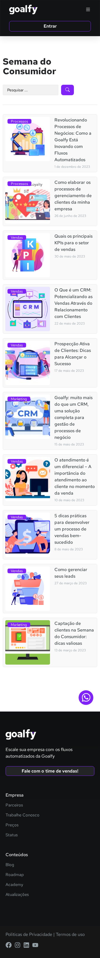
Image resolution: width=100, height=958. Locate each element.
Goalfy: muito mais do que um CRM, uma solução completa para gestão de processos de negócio (73, 417)
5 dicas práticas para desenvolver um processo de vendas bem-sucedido (71, 529)
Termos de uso (70, 934)
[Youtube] (35, 945)
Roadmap (15, 874)
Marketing (19, 399)
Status (12, 835)
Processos (19, 121)
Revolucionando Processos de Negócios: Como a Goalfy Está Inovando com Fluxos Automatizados (72, 140)
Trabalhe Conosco (22, 815)
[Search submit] (67, 90)
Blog (10, 864)
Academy (14, 884)
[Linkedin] (26, 945)
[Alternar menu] (88, 9)
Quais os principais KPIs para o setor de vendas (73, 242)
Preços (12, 825)
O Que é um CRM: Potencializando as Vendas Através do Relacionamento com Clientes (73, 303)
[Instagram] (17, 945)
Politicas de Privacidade (29, 934)
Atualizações (17, 894)
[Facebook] (9, 945)
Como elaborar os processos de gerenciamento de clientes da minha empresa (73, 195)
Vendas (17, 237)
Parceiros (14, 805)
